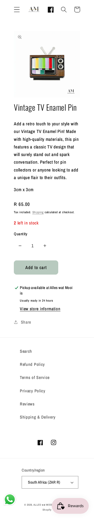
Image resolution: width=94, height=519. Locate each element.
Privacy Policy (32, 391)
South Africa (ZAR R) (44, 482)
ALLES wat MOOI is (44, 504)
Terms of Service (35, 377)
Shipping (38, 212)
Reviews (27, 404)
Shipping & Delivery (38, 417)
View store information (40, 309)
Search (26, 351)
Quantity (20, 234)
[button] (17, 9)
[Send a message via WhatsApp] (10, 499)
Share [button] (26, 322)
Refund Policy (32, 364)
